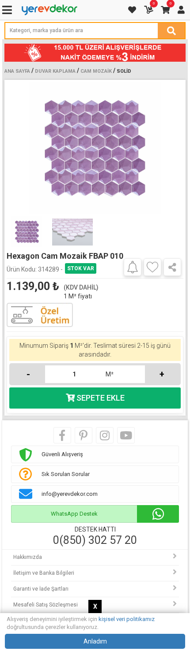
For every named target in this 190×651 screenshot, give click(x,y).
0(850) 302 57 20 (95, 540)
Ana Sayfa (17, 71)
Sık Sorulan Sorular (66, 474)
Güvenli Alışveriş (62, 454)
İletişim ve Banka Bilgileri (43, 573)
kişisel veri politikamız (127, 619)
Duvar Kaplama (55, 71)
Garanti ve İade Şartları (40, 589)
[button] (173, 148)
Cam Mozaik (96, 71)
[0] (149, 10)
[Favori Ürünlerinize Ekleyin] (152, 267)
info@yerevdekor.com (70, 494)
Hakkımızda (27, 557)
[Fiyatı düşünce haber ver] (132, 266)
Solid (124, 71)
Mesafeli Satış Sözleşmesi (45, 605)
